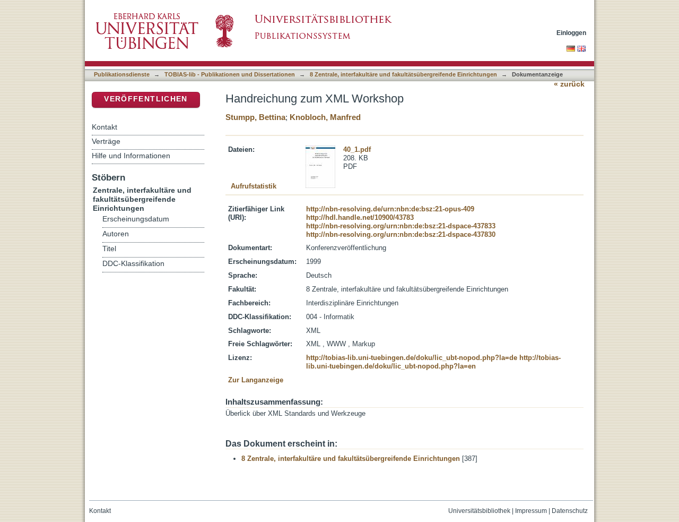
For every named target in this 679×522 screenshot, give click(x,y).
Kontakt (104, 127)
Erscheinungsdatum (135, 219)
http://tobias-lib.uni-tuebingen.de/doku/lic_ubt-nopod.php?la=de (411, 358)
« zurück (569, 84)
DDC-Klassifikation (133, 264)
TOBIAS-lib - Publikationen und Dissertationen (229, 74)
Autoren (115, 234)
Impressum (531, 511)
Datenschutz (570, 511)
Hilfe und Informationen (131, 155)
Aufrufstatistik (253, 186)
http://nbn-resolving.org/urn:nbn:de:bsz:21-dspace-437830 (400, 234)
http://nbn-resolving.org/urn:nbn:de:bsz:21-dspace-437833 (400, 226)
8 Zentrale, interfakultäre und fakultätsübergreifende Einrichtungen (403, 74)
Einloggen (571, 32)
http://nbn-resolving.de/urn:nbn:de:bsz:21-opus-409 (390, 209)
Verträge (106, 141)
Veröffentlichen (145, 99)
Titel (109, 249)
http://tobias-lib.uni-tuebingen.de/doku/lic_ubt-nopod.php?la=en (433, 362)
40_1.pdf (357, 149)
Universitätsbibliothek (479, 511)
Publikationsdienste (122, 74)
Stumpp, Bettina (255, 117)
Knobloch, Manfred (325, 117)
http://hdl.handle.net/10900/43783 (360, 217)
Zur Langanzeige (255, 380)
